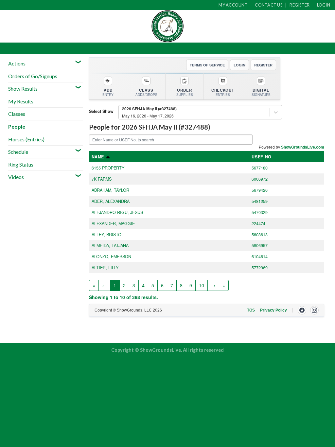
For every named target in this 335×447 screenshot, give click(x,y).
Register (299, 5)
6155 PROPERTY (108, 168)
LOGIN (239, 65)
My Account (233, 5)
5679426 (260, 190)
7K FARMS (102, 179)
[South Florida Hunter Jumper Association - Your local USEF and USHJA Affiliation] (167, 26)
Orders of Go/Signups (32, 76)
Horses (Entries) (26, 139)
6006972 (260, 179)
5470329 (260, 212)
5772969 (260, 268)
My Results (20, 101)
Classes (16, 114)
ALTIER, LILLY (105, 268)
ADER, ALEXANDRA (111, 201)
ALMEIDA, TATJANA (110, 245)
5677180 (260, 168)
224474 (258, 223)
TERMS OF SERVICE (207, 65)
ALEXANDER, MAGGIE (113, 223)
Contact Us (268, 5)
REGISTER (263, 65)
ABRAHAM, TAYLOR (110, 190)
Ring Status (20, 164)
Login (323, 5)
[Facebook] (302, 310)
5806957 (260, 245)
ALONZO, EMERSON (111, 256)
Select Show (101, 111)
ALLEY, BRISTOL (108, 235)
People (16, 126)
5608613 (260, 235)
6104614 (260, 256)
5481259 (260, 201)
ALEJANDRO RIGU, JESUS (117, 212)
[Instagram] (314, 310)
